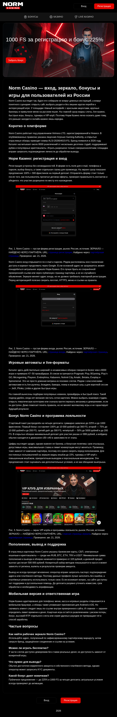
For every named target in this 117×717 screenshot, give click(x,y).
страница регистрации (60, 252)
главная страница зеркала (77, 534)
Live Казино (85, 17)
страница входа (57, 352)
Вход (83, 6)
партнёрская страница (95, 352)
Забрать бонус (16, 60)
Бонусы (33, 17)
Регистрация (104, 6)
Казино (58, 17)
